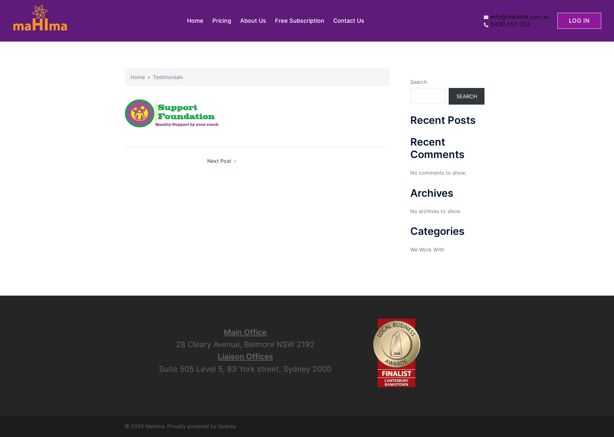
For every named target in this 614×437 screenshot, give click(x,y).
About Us (253, 20)
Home (195, 20)
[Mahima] (40, 20)
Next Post (219, 161)
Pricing (221, 20)
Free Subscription (299, 20)
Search (418, 82)
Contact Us (348, 20)
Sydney (227, 426)
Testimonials (168, 77)
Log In (579, 20)
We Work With (427, 249)
